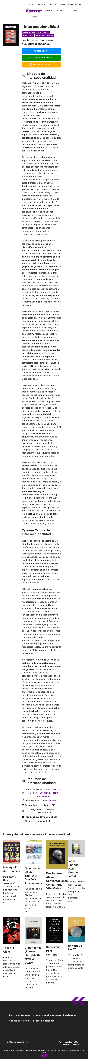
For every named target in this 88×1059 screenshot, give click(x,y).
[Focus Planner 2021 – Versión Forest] (76, 848)
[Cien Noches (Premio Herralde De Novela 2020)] (33, 930)
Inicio (32, 4)
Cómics (48, 10)
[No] (85, 1053)
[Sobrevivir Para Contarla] (54, 930)
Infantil (52, 4)
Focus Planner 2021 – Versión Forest (73, 868)
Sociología (28, 35)
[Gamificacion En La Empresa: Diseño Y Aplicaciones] (33, 852)
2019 (52, 805)
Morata (52, 800)
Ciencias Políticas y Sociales (36, 32)
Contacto (34, 17)
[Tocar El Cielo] (11, 930)
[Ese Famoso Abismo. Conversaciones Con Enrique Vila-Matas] (57, 854)
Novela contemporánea (70, 4)
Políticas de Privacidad (72, 1045)
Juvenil (41, 4)
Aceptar (44, 1056)
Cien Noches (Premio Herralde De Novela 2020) (33, 955)
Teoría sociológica (44, 35)
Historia (59, 10)
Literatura (72, 10)
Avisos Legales (65, 1042)
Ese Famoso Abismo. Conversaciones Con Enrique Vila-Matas (57, 881)
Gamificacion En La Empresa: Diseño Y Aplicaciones (33, 876)
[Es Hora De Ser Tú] (76, 929)
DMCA (76, 1042)
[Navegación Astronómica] (11, 852)
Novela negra (35, 10)
